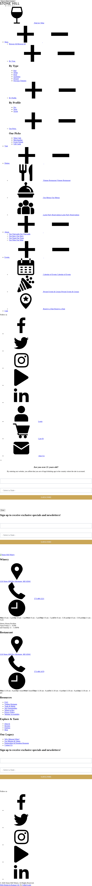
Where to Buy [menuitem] (9, 710)
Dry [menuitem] (14, 107)
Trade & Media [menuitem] (9, 706)
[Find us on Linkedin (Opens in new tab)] (21, 402)
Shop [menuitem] (6, 42)
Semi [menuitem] (15, 109)
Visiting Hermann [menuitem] (10, 704)
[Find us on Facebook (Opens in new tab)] (21, 334)
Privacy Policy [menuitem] (9, 712)
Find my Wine (39, 23)
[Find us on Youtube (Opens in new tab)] (21, 385)
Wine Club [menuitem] (17, 138)
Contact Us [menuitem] (8, 745)
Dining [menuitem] (7, 163)
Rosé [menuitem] (15, 75)
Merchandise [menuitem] (18, 140)
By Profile (13, 98)
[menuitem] (17, 44)
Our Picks (12, 129)
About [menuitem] (6, 232)
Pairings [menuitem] (7, 728)
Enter (2, 510)
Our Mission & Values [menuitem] (12, 741)
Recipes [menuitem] (7, 726)
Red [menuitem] (14, 71)
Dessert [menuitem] (16, 79)
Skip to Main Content (8, 1)
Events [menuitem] (7, 257)
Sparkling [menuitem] (16, 77)
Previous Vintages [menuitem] (19, 81)
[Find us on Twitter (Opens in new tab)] (21, 351)
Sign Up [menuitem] (41, 456)
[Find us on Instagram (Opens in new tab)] (21, 368)
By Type (12, 61)
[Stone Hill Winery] (9, 6)
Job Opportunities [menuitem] (10, 708)
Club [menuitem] (6, 311)
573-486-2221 (39, 599)
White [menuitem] (15, 73)
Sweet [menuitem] (15, 111)
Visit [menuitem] (6, 146)
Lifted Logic (26, 885)
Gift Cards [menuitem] (17, 144)
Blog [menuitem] (6, 730)
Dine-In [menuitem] (7, 724)
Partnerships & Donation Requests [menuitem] (16, 743)
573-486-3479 (39, 671)
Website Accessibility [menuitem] (12, 714)
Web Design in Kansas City (10, 885)
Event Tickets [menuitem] (18, 142)
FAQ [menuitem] (6, 702)
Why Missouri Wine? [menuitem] (12, 739)
